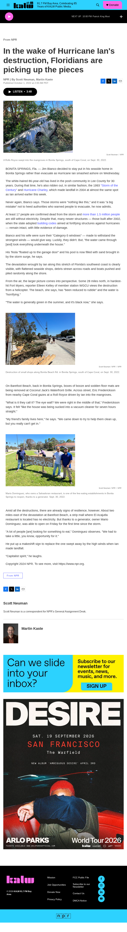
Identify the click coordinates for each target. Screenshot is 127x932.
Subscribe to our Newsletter (81, 885)
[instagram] (101, 885)
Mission (51, 877)
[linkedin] (101, 892)
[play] (9, 16)
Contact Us (78, 893)
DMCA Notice (80, 900)
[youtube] (101, 898)
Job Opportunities (56, 885)
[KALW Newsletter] (63, 673)
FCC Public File (81, 877)
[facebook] (101, 879)
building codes (46, 223)
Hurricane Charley (35, 190)
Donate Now (53, 892)
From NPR (10, 39)
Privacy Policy (54, 899)
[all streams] (122, 16)
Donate (114, 5)
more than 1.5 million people (101, 214)
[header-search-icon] (98, 4)
